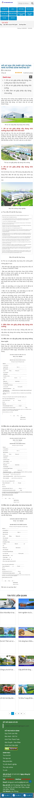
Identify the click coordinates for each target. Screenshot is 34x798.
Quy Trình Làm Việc (11, 733)
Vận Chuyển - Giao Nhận (13, 742)
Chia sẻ (3, 73)
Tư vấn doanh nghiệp (10, 764)
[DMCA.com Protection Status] (11, 748)
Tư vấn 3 (29, 795)
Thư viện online (8, 767)
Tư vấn (5, 770)
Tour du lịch (7, 755)
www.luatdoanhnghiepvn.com (17, 726)
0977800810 (10, 779)
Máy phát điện (7, 761)
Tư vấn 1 (7, 795)
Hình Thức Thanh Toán (12, 739)
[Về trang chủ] (7, 2)
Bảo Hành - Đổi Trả (11, 736)
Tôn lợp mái (7, 758)
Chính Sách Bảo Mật (11, 745)
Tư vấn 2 (18, 795)
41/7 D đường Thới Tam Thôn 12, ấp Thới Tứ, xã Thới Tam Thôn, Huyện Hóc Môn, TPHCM (16, 787)
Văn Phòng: (15, 791)
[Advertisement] (17, 46)
